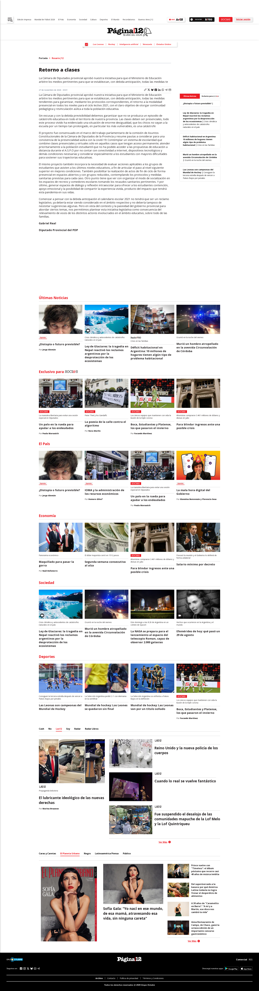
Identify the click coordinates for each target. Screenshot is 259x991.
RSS (251, 959)
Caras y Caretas (47, 853)
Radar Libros (91, 728)
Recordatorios (129, 19)
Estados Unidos (163, 44)
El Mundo (115, 19)
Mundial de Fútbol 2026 (44, 19)
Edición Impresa (24, 19)
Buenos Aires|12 (145, 19)
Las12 (59, 728)
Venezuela (147, 44)
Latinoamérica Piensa (107, 853)
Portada (43, 58)
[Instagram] (24, 968)
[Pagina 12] (129, 32)
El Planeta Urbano (70, 853)
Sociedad (83, 19)
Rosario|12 (58, 58)
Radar (77, 728)
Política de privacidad (129, 978)
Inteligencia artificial (129, 44)
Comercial (241, 959)
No (50, 728)
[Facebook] (21, 968)
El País (61, 19)
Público (127, 853)
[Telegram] (38, 969)
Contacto (111, 978)
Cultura (93, 19)
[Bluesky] (31, 968)
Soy (68, 728)
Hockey (111, 44)
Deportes (104, 19)
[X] (28, 968)
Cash (41, 728)
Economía (71, 19)
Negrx (87, 853)
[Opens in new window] (231, 968)
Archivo (99, 978)
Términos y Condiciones (153, 978)
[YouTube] (35, 969)
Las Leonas (98, 44)
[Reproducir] (191, 19)
